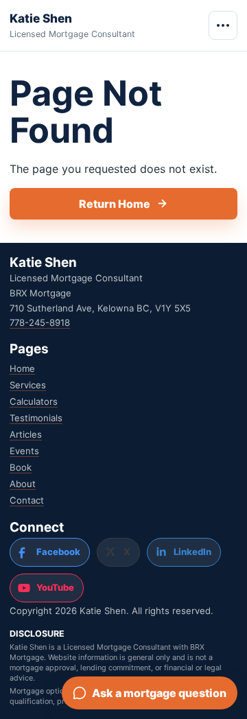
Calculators (34, 401)
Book (21, 467)
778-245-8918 (40, 322)
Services (28, 384)
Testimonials (36, 417)
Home (22, 368)
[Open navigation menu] (223, 25)
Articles (26, 434)
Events (24, 450)
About (23, 483)
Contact (27, 500)
